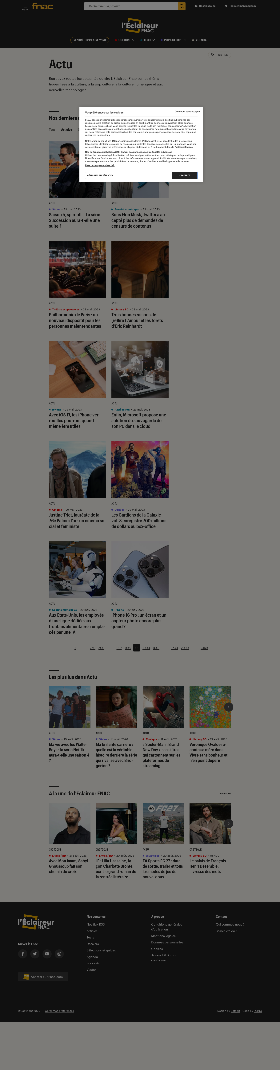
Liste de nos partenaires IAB (99, 165)
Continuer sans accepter (187, 111)
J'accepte (184, 175)
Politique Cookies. (183, 147)
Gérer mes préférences (100, 175)
